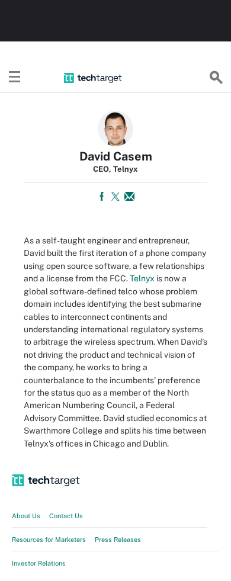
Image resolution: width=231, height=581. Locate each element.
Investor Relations (39, 563)
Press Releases (118, 539)
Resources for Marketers (49, 539)
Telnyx (142, 278)
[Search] (216, 77)
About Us (26, 515)
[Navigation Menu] (15, 77)
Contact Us (66, 515)
